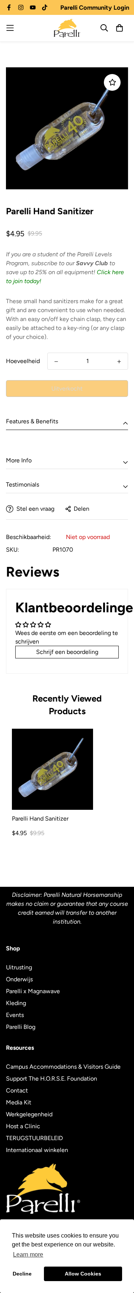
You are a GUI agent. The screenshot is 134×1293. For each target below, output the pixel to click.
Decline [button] (22, 1274)
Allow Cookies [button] (83, 1274)
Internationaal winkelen (37, 1150)
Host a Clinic (23, 1126)
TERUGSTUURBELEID (34, 1138)
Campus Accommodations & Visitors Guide (63, 1066)
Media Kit (18, 1102)
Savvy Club (92, 263)
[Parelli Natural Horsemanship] (67, 28)
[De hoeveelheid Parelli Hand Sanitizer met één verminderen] (56, 361)
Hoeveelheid (23, 361)
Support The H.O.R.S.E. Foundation (51, 1078)
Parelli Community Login (94, 7)
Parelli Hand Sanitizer (40, 818)
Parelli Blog (20, 1026)
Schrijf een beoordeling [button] (67, 651)
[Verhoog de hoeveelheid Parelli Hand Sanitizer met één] (119, 361)
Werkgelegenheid (29, 1114)
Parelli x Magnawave (33, 991)
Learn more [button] (28, 1254)
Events (15, 1014)
